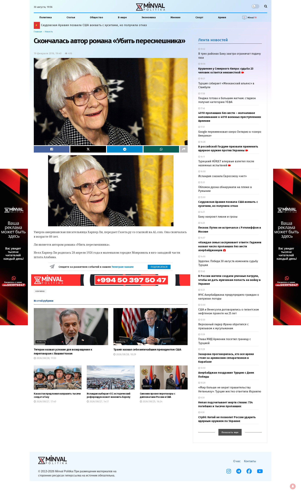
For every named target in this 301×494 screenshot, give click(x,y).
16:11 (202, 157)
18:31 (202, 78)
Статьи (71, 17)
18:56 (202, 64)
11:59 (202, 334)
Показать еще (230, 432)
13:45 (202, 271)
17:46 (202, 108)
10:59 (202, 368)
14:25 (202, 223)
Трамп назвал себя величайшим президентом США (147, 349)
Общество (96, 17)
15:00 (202, 197)
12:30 (202, 319)
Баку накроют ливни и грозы (217, 216)
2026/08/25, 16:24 (152, 401)
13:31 (202, 290)
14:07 (202, 238)
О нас (237, 461)
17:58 (202, 93)
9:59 (202, 397)
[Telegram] (238, 471)
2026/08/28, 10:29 (125, 354)
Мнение (175, 17)
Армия (222, 17)
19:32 (202, 49)
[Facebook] (249, 471)
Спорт (199, 17)
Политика (45, 17)
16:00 (203, 171)
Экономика (149, 17)
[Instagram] (228, 471)
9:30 (202, 412)
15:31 (202, 182)
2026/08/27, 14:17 (99, 401)
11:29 (202, 349)
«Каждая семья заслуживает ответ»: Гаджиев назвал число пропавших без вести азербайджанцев (229, 246)
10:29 (202, 383)
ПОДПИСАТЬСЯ (159, 266)
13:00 (202, 305)
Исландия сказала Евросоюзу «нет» (222, 176)
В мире (122, 17)
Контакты (250, 461)
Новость (49, 31)
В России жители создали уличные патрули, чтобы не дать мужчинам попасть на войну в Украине (113, 25)
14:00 (202, 256)
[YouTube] (260, 471)
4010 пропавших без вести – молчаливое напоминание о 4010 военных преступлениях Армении (229, 116)
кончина (40, 291)
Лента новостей (213, 40)
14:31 (202, 212)
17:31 (202, 127)
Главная (38, 31)
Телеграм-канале (122, 266)
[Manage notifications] (293, 486)
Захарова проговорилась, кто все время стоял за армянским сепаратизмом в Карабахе (226, 358)
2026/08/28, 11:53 (46, 358)
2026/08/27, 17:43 (46, 401)
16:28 (202, 142)
